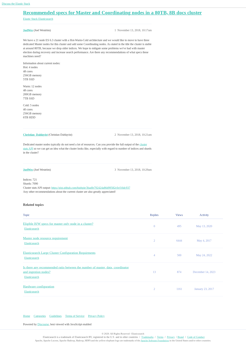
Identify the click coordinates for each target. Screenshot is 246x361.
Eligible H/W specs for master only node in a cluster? (58, 224)
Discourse (43, 324)
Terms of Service (74, 316)
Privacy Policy (96, 316)
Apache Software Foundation (155, 340)
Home (26, 316)
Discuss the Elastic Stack (16, 3)
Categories (40, 316)
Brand (181, 337)
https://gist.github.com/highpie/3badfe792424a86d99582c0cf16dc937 (90, 187)
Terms (160, 337)
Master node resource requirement (45, 238)
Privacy (171, 337)
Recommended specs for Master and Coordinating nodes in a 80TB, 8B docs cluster (112, 12)
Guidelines (55, 316)
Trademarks (147, 337)
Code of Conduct (196, 337)
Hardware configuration (38, 286)
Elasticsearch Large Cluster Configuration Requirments (59, 253)
